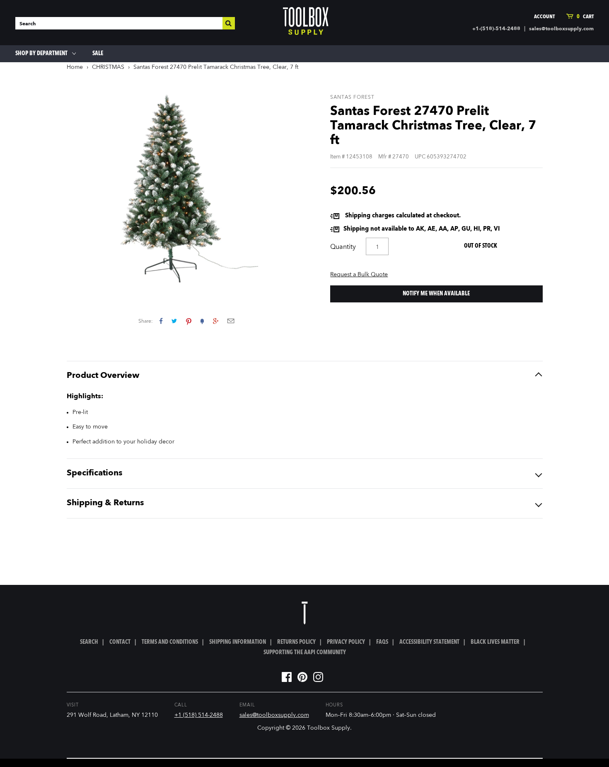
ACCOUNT (544, 16)
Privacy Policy (346, 642)
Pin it (188, 320)
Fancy (202, 320)
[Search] (228, 23)
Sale (97, 53)
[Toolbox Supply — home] (306, 23)
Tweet (174, 320)
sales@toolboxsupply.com (561, 29)
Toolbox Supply (328, 728)
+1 (215, 320)
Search (89, 642)
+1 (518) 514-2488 (198, 715)
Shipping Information (237, 642)
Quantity (343, 247)
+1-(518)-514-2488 (496, 29)
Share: (145, 321)
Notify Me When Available (436, 294)
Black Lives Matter (495, 642)
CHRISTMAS (108, 67)
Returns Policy (296, 642)
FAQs (382, 642)
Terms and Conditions (170, 642)
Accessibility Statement (429, 642)
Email (230, 320)
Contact (119, 642)
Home (75, 67)
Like (161, 320)
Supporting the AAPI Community (304, 652)
